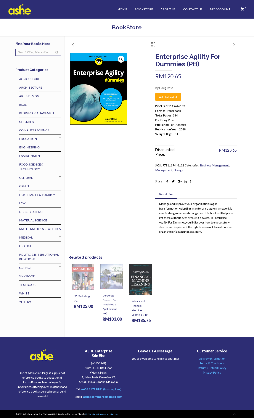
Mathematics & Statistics (40, 229)
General (26, 177)
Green (24, 186)
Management (163, 170)
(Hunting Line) (101, 389)
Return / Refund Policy (212, 368)
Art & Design (29, 96)
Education (28, 138)
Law (22, 203)
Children (26, 121)
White (24, 293)
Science (25, 267)
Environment (30, 156)
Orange (178, 170)
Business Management (214, 165)
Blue (23, 104)
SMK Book (27, 276)
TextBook (27, 284)
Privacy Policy (212, 372)
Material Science (33, 220)
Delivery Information (212, 358)
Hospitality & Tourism (37, 194)
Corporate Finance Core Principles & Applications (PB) (110, 304)
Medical (26, 237)
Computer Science (34, 130)
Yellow (25, 302)
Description (166, 194)
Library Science (31, 211)
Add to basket (168, 97)
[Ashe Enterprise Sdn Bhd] (19, 9)
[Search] (57, 52)
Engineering (29, 147)
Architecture (30, 87)
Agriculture (29, 79)
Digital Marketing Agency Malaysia (101, 414)
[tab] (166, 194)
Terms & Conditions (212, 363)
